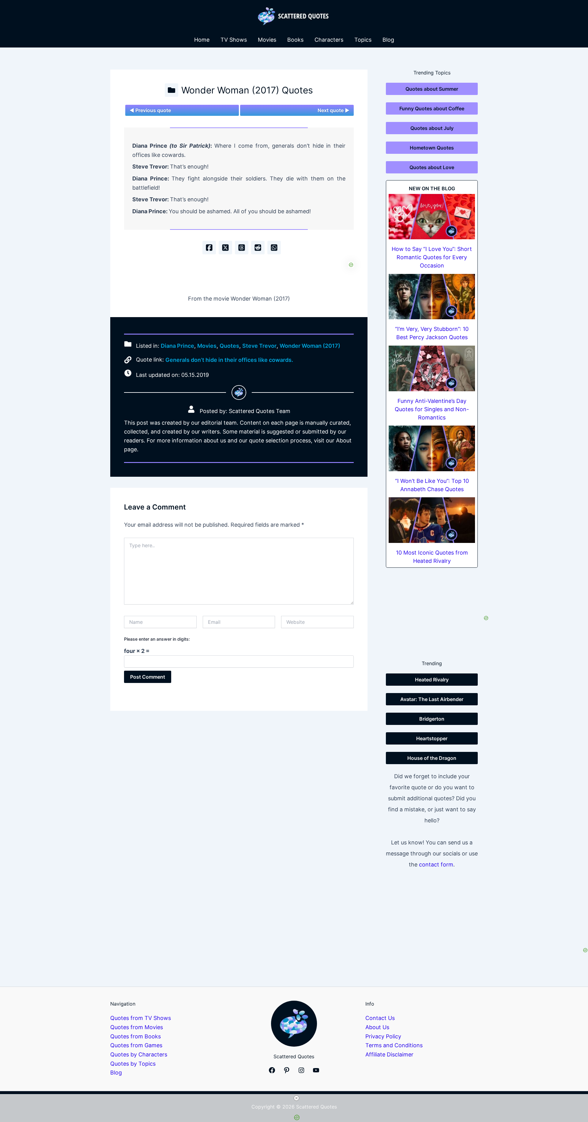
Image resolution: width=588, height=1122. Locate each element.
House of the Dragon (431, 758)
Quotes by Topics (133, 1063)
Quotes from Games (136, 1045)
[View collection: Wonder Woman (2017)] (171, 90)
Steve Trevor (259, 346)
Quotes (229, 346)
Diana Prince (177, 346)
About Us (377, 1027)
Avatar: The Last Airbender (431, 699)
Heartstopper (431, 738)
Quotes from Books (135, 1036)
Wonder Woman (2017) (310, 346)
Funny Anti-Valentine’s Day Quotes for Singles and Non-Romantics (432, 409)
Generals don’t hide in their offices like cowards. (229, 360)
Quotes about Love (431, 167)
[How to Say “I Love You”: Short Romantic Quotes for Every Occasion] (432, 217)
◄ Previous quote (150, 110)
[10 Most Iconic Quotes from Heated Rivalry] (432, 520)
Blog (388, 39)
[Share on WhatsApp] (274, 247)
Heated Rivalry (432, 680)
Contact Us (380, 1018)
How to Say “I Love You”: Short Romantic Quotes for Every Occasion (432, 257)
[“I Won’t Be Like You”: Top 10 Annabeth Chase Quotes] (432, 448)
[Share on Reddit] (258, 247)
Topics (362, 39)
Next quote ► (333, 110)
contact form (436, 864)
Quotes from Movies (136, 1027)
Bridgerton (431, 719)
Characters (329, 39)
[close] (296, 1098)
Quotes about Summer (431, 89)
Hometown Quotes (432, 148)
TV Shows (234, 39)
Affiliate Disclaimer (389, 1054)
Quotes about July (432, 128)
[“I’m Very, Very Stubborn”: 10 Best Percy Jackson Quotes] (432, 297)
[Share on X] (225, 247)
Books (295, 39)
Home (201, 39)
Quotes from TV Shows (140, 1018)
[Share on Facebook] (209, 247)
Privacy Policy (383, 1036)
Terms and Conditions (394, 1045)
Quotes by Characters (138, 1054)
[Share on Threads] (241, 247)
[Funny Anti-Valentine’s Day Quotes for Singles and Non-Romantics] (432, 368)
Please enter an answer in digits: (157, 639)
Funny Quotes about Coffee (431, 108)
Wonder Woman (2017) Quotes (247, 90)
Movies (267, 39)
